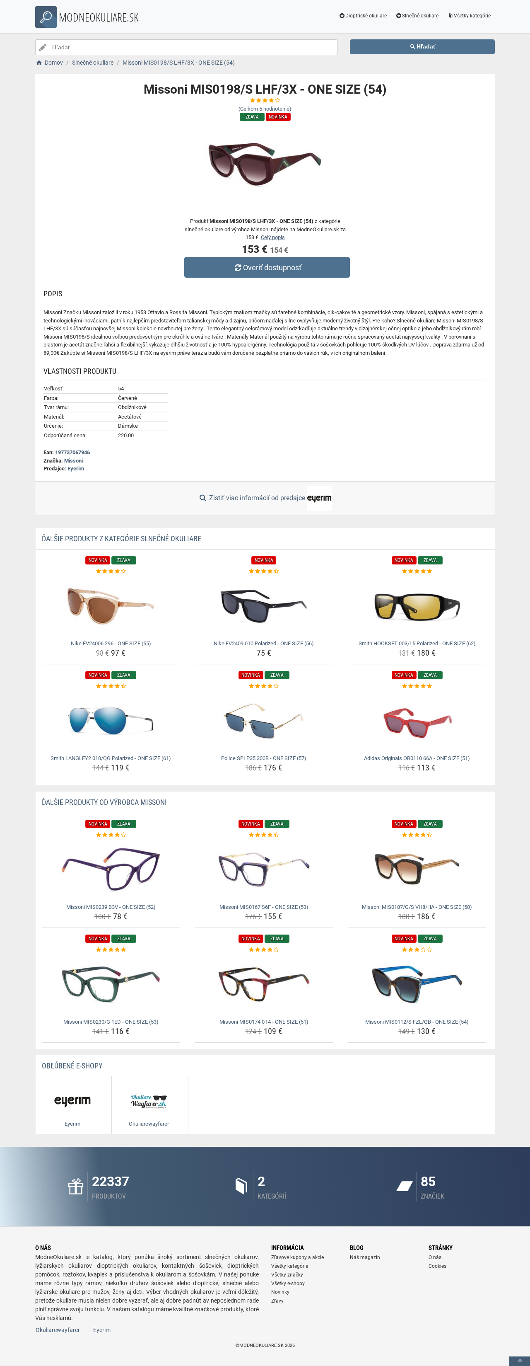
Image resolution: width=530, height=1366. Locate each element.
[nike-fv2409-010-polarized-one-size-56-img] (264, 606)
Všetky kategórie (472, 16)
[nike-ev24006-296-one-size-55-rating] (111, 571)
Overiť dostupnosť (272, 267)
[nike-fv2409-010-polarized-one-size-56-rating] (264, 571)
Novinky (280, 1292)
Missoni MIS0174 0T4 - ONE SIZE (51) (263, 1022)
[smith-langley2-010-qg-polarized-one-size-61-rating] (111, 686)
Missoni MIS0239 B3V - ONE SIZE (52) (111, 907)
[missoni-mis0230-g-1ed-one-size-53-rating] (111, 950)
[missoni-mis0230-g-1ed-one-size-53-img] (111, 985)
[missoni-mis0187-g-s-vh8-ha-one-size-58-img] (417, 870)
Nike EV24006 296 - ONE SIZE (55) (111, 643)
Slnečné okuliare (420, 16)
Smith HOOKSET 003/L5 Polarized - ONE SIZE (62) (417, 643)
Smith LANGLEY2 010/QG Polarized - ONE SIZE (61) (111, 758)
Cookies (437, 1266)
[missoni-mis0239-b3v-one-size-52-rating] (111, 835)
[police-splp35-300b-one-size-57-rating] (264, 686)
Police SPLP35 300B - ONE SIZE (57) (263, 758)
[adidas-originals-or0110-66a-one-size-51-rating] (417, 686)
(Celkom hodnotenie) (265, 109)
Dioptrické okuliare (366, 16)
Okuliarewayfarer (58, 1330)
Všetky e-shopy (288, 1283)
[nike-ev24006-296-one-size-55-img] (111, 606)
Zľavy (277, 1301)
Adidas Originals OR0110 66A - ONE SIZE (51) (417, 758)
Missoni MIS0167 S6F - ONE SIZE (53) (263, 907)
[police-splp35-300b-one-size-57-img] (264, 721)
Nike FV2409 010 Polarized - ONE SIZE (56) (264, 643)
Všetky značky (287, 1275)
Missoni (73, 461)
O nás (435, 1257)
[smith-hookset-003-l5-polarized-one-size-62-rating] (417, 571)
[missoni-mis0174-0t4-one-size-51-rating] (264, 950)
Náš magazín (365, 1257)
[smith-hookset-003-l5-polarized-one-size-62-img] (417, 606)
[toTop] (519, 1361)
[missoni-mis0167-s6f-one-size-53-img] (264, 870)
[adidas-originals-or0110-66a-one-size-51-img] (417, 721)
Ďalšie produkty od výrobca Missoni (104, 802)
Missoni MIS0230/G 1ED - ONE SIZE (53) (111, 1022)
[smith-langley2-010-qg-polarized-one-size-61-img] (111, 721)
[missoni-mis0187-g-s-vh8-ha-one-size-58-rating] (417, 835)
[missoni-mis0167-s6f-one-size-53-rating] (264, 835)
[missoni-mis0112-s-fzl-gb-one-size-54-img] (417, 985)
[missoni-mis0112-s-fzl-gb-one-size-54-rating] (417, 950)
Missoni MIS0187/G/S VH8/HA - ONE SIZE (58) (417, 907)
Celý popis (273, 237)
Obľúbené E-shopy (72, 1065)
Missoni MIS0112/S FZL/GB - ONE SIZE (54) (417, 1022)
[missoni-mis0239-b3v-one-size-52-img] (111, 870)
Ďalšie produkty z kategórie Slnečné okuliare (121, 538)
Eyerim (75, 468)
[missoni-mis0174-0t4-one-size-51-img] (264, 985)
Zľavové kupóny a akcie (297, 1257)
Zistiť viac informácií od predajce (257, 498)
